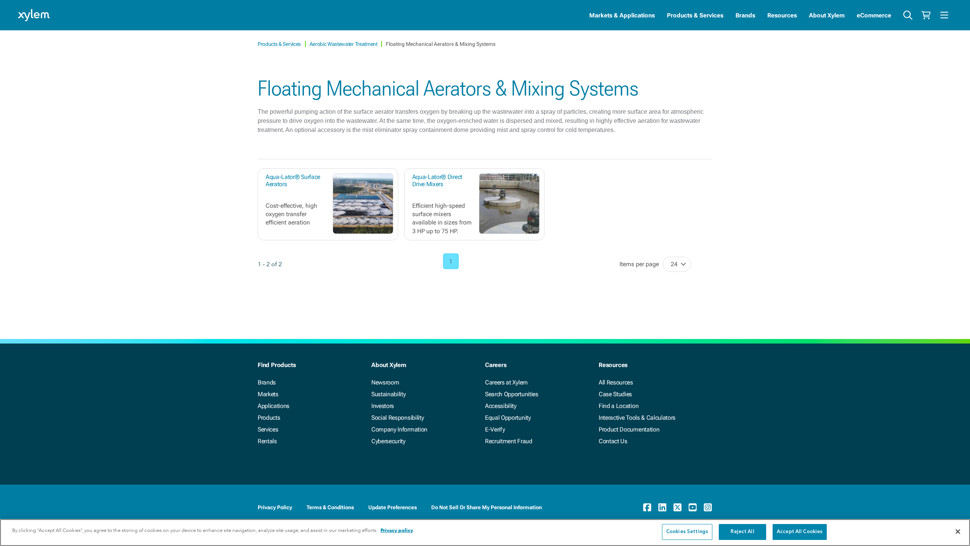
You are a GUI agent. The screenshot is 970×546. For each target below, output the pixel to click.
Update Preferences (392, 507)
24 (674, 264)
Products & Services (695, 15)
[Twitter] (677, 507)
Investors (382, 406)
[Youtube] (692, 507)
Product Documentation (629, 429)
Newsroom (385, 382)
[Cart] (926, 15)
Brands (745, 15)
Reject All (742, 531)
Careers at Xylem (506, 382)
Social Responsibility (397, 417)
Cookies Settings (687, 531)
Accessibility (500, 406)
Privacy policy (396, 530)
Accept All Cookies (800, 531)
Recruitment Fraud (508, 441)
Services (268, 429)
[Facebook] (647, 507)
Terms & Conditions (330, 507)
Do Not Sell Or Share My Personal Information (486, 507)
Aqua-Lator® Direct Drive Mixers (437, 180)
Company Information (399, 429)
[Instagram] (707, 507)
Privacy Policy (275, 507)
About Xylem (827, 15)
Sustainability (388, 394)
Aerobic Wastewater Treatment (344, 44)
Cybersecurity (388, 441)
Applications (273, 406)
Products (269, 417)
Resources (782, 15)
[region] (485, 532)
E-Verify (495, 429)
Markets (268, 394)
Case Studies (615, 394)
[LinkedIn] (662, 507)
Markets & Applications (622, 15)
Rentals (267, 441)
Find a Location (618, 406)
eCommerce (874, 15)
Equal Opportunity (508, 417)
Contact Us (613, 441)
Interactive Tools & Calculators (637, 417)
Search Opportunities (511, 394)
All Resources (616, 382)
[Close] (958, 531)
